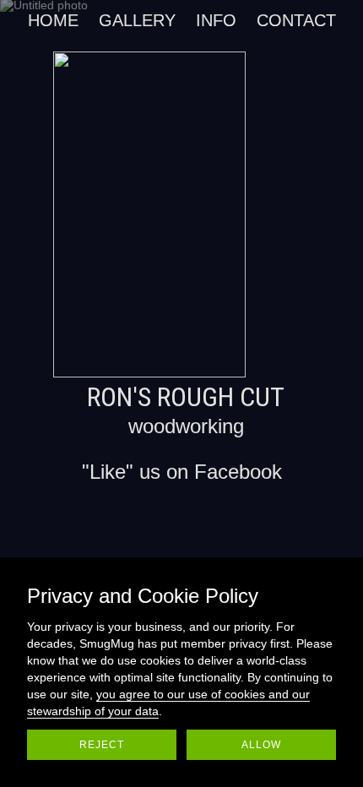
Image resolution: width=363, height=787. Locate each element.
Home (53, 20)
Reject (101, 745)
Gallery (137, 20)
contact (296, 20)
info (216, 20)
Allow (261, 745)
